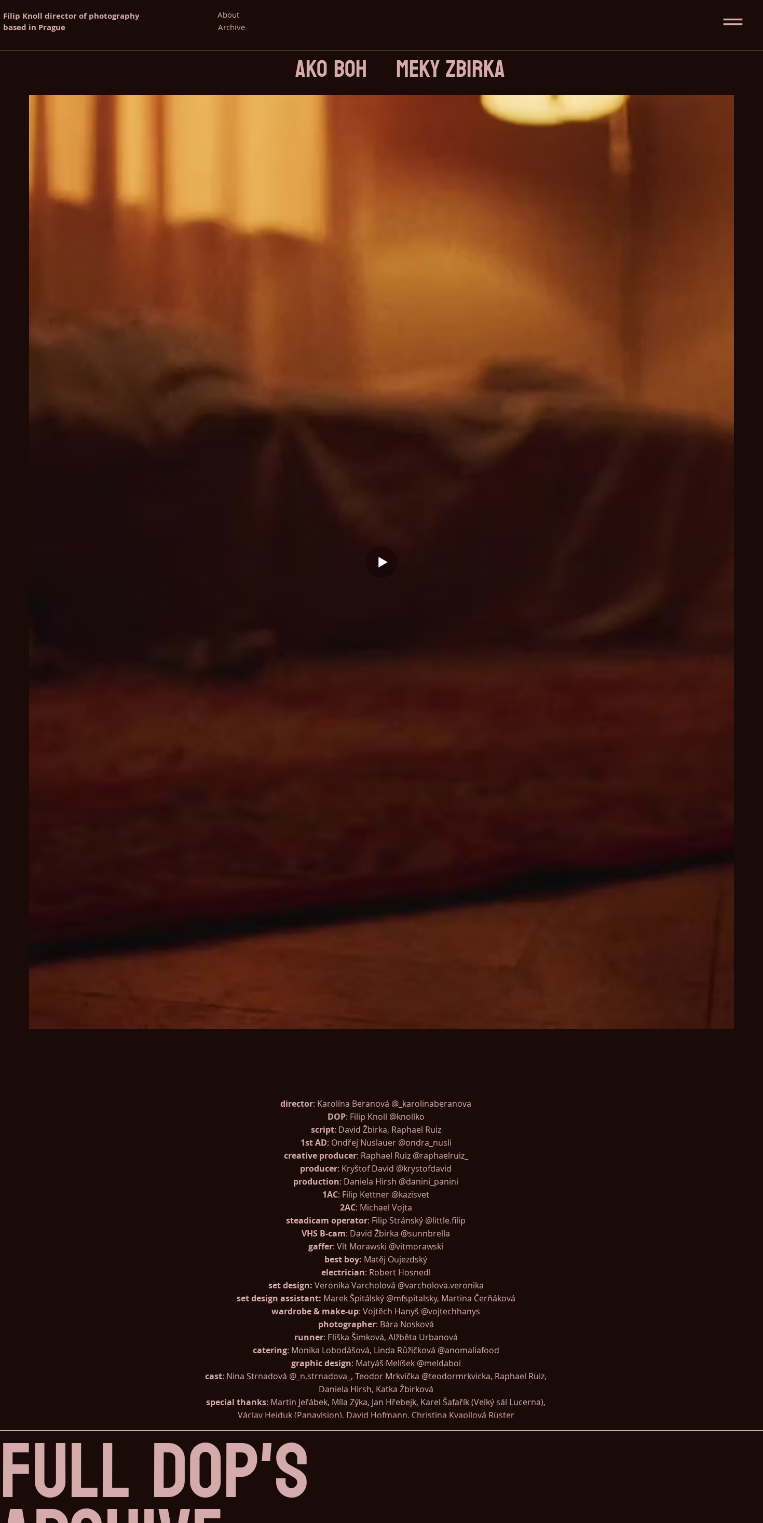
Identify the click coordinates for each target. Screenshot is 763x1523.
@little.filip (445, 1220)
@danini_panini (428, 1181)
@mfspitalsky (411, 1298)
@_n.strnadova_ (320, 1376)
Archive (231, 27)
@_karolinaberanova (431, 1103)
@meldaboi (439, 1363)
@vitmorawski (416, 1246)
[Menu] (733, 22)
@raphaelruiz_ (440, 1155)
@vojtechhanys (450, 1311)
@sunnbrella (425, 1233)
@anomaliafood (468, 1350)
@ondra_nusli (425, 1142)
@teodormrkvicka (456, 1376)
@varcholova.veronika (441, 1285)
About (228, 14)
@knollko (407, 1116)
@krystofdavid (424, 1168)
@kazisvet (410, 1194)
